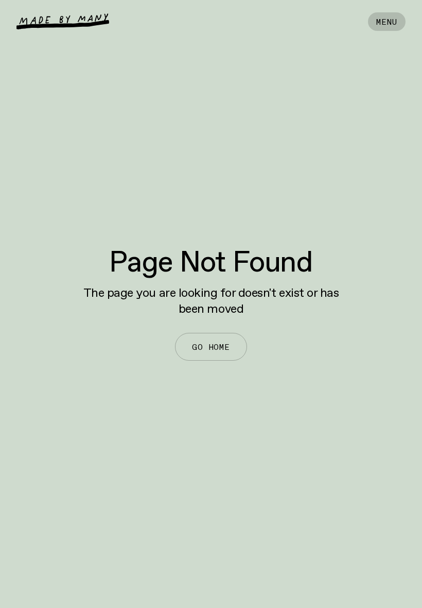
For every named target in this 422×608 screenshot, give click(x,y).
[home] (62, 21)
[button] (387, 21)
